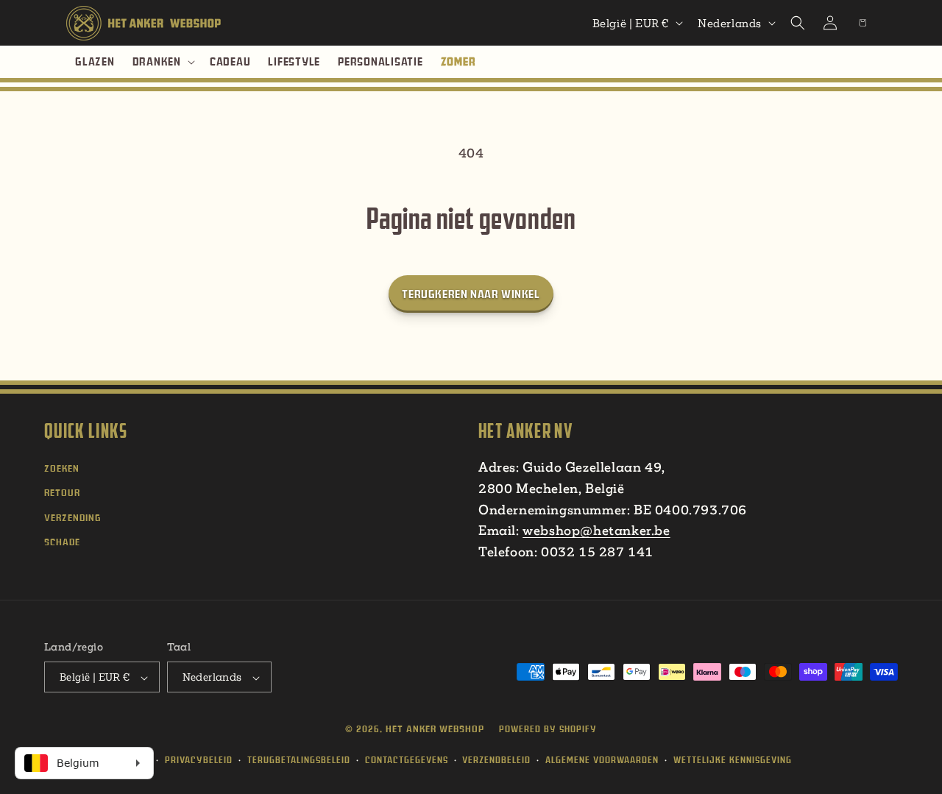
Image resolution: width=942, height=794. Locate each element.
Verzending (72, 517)
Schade (62, 542)
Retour (62, 492)
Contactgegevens (406, 759)
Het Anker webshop (435, 729)
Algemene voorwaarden (602, 759)
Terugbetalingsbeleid (298, 759)
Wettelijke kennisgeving (732, 759)
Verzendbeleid (496, 759)
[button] (162, 62)
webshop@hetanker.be (596, 530)
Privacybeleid (199, 759)
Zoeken (61, 468)
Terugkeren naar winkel (470, 294)
